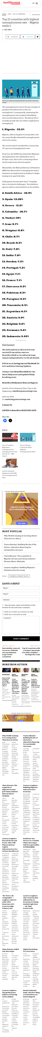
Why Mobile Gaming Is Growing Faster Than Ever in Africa (6, 682)
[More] (37, 37)
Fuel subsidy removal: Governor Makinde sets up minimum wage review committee (11, 652)
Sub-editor (8, 29)
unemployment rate (19, 576)
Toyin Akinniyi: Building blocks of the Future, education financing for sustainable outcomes (20, 547)
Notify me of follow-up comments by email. (18, 612)
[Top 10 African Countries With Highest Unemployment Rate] (28, 437)
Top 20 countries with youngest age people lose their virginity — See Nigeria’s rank (31, 651)
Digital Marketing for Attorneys (30, 950)
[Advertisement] (21, 58)
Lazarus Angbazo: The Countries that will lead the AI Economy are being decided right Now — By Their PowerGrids (30, 902)
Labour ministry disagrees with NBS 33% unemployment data (9, 474)
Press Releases (15, 675)
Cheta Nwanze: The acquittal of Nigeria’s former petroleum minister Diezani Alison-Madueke (19, 558)
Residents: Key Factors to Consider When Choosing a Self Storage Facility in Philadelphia (31, 842)
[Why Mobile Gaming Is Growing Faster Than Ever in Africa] (6, 670)
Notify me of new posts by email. (15, 614)
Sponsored (6, 674)
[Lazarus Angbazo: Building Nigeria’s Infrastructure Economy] (35, 670)
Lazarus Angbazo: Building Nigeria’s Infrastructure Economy (19, 568)
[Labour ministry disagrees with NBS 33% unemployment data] (10, 463)
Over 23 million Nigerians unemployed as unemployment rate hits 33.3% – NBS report (9, 450)
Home (4, 14)
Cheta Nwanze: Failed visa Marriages (10, 950)
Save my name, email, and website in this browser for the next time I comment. (18, 606)
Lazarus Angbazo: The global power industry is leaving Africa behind (9, 993)
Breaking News (25, 675)
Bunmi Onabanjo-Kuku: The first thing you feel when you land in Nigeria (31, 993)
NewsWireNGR (7, 700)
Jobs (9, 14)
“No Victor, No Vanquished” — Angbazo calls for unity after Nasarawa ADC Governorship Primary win (9, 902)
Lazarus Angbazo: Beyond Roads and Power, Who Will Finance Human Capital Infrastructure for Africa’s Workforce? (10, 844)
